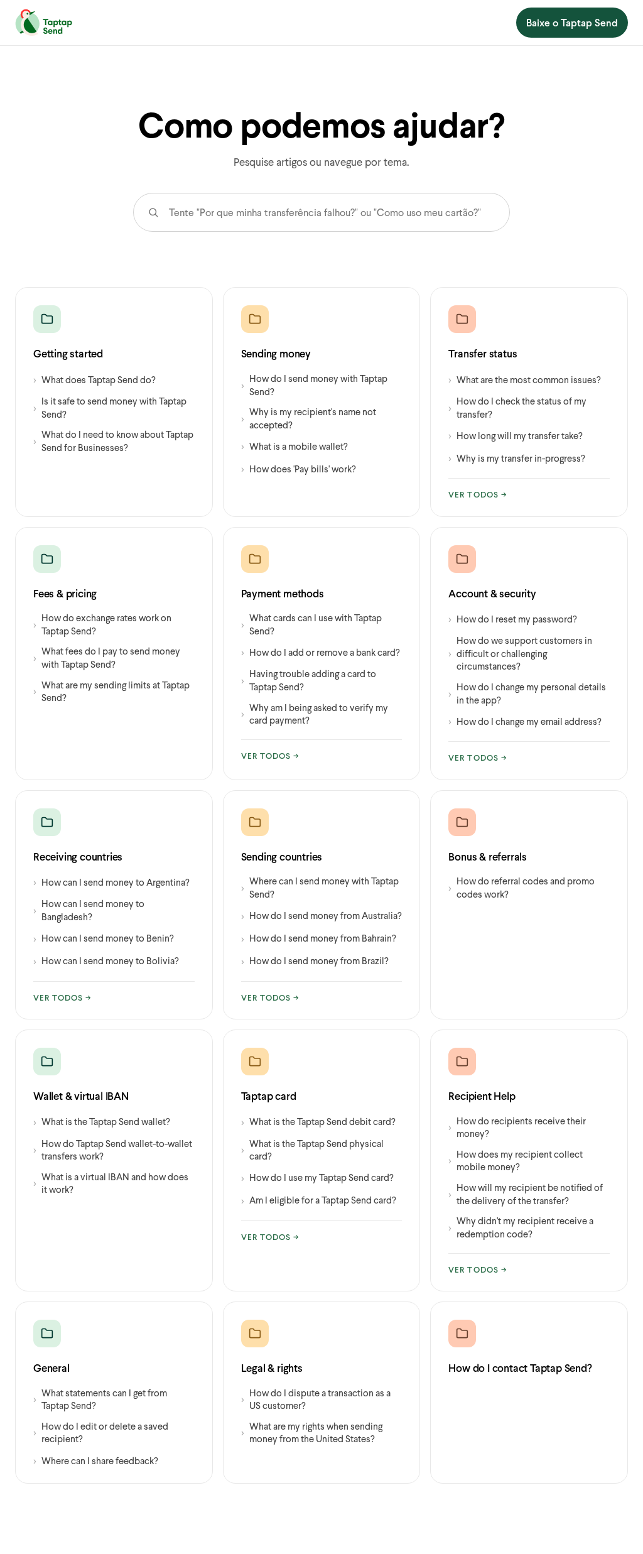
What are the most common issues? (524, 379)
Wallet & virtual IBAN (81, 1095)
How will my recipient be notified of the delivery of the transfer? (525, 1194)
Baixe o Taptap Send (572, 22)
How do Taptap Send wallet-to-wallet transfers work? (112, 1150)
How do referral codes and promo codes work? (521, 887)
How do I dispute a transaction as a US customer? (316, 1399)
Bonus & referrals (487, 856)
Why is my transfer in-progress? (516, 458)
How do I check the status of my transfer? (517, 407)
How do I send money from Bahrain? (318, 938)
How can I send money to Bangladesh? (88, 910)
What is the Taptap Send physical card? (312, 1150)
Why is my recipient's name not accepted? (308, 418)
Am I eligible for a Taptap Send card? (318, 1200)
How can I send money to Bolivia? (106, 961)
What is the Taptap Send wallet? (101, 1121)
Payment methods (282, 593)
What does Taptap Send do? (94, 379)
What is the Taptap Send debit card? (318, 1121)
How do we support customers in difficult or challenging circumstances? (520, 652)
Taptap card (268, 1095)
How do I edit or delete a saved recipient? (100, 1432)
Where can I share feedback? (95, 1460)
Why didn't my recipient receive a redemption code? (520, 1227)
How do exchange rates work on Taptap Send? (102, 624)
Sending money (276, 353)
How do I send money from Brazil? (315, 961)
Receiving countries (77, 856)
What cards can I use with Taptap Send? (311, 624)
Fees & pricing (65, 593)
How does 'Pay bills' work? (298, 468)
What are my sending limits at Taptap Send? (111, 691)
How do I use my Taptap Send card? (317, 1177)
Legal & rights (272, 1367)
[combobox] (336, 212)
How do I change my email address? (525, 721)
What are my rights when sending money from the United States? (311, 1432)
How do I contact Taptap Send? (520, 1367)
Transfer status (482, 353)
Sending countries (282, 856)
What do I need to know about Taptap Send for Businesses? (113, 440)
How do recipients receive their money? (517, 1127)
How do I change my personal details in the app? (527, 693)
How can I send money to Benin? (103, 938)
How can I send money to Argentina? (111, 882)
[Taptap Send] (43, 22)
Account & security (492, 593)
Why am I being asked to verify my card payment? (314, 714)
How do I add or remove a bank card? (320, 652)
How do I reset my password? (512, 618)
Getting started (68, 353)
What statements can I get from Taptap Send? (100, 1399)
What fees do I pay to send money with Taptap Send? (106, 657)
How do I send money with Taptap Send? (314, 384)
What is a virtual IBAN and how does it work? (110, 1183)
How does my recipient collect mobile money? (515, 1160)
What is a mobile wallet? (294, 446)
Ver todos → (477, 494)
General (51, 1367)
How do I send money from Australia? (321, 915)
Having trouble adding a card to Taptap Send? (308, 680)
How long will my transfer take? (515, 435)
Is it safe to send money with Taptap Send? (109, 407)
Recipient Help (481, 1095)
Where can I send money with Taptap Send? (320, 887)
